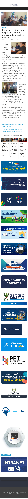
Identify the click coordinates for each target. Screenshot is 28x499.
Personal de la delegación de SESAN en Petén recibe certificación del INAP (12, 130)
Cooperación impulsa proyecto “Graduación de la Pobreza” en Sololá (5, 148)
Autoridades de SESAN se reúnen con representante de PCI (13, 125)
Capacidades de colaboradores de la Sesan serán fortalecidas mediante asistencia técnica (13, 149)
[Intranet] (14, 457)
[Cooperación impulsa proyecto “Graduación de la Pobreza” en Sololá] (5, 138)
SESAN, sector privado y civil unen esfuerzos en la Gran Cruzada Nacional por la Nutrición (22, 150)
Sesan (13, 39)
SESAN (4, 27)
